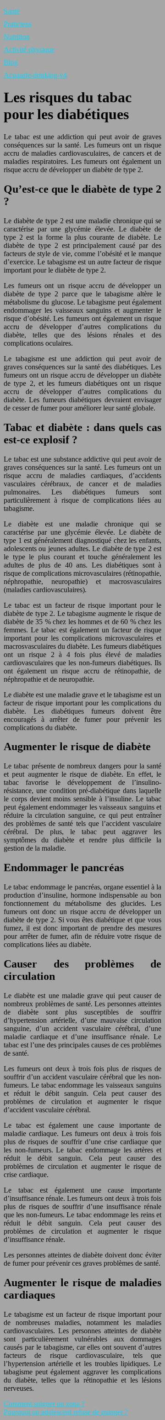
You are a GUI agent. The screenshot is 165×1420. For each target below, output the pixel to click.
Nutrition (17, 37)
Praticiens (18, 24)
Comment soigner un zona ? (44, 1404)
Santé (12, 11)
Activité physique (29, 49)
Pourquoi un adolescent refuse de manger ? (66, 1412)
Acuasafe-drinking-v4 (35, 75)
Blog (11, 62)
